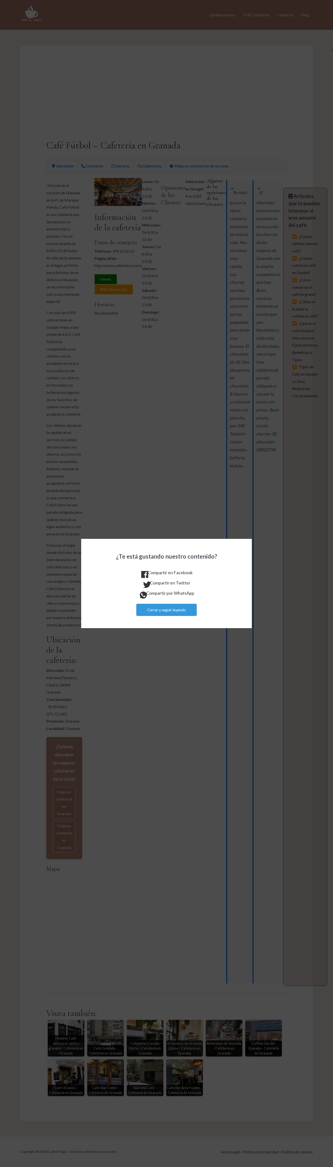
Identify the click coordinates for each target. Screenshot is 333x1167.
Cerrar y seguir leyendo (166, 609)
